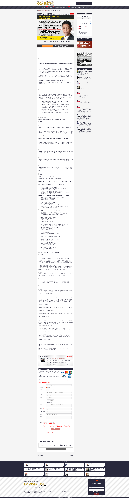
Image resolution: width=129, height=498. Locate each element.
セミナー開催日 (42, 384)
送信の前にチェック (97, 491)
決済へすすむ (55, 428)
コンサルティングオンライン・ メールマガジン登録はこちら (85, 3)
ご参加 (41, 389)
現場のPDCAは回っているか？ (85, 77)
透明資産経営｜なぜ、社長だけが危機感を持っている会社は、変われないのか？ (85, 129)
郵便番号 (41, 399)
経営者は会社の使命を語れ (84, 82)
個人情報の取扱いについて (29, 492)
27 (86, 26)
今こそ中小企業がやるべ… (84, 34)
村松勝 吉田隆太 (65, 41)
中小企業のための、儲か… (84, 33)
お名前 (41, 394)
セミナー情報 (49, 7)
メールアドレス (42, 411)
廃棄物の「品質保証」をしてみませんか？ (86, 72)
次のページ (71, 455)
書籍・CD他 (65, 7)
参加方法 (41, 387)
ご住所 (41, 404)
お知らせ (54, 491)
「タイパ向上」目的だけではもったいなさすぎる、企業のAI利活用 (86, 87)
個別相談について (37, 491)
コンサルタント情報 (72, 7)
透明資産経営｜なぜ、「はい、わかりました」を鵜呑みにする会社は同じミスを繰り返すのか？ (85, 116)
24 (80, 26)
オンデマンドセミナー (58, 7)
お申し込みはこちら (48, 46)
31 (80, 28)
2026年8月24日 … (83, 32)
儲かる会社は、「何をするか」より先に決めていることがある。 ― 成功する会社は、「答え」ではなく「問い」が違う (85, 109)
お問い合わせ (85, 7)
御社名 (41, 392)
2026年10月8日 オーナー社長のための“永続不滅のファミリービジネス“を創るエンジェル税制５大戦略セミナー (85, 94)
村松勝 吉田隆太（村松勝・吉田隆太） (58, 358)
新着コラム (44, 7)
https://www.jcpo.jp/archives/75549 (83, 52)
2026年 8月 (84, 16)
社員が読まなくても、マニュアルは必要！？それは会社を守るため (85, 123)
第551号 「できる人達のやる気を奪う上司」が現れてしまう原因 (85, 102)
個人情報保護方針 (44, 422)
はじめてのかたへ (30, 491)
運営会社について (44, 491)
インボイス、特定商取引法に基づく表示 (63, 491)
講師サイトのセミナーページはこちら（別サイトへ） (56, 449)
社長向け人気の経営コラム (38, 492)
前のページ (40, 455)
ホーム (25, 491)
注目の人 (79, 7)
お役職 (41, 397)
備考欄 (41, 416)
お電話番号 (41, 408)
